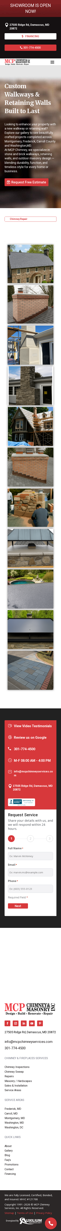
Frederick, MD (13, 1108)
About (8, 1146)
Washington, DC (14, 1127)
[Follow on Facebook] (7, 1023)
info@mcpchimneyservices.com (29, 1042)
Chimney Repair (18, 219)
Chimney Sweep (14, 1071)
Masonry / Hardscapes (18, 1081)
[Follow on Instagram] (15, 1023)
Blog (7, 1155)
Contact (9, 1169)
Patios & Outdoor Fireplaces (26, 234)
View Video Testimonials (33, 726)
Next (18, 906)
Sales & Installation (16, 1085)
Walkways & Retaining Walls (25, 239)
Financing (32, 36)
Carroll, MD (11, 1113)
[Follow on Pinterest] (40, 1023)
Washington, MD (14, 1122)
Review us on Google (30, 737)
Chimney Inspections (17, 1067)
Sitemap (9, 1213)
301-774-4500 (32, 47)
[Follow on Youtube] (32, 1023)
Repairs (9, 1076)
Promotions (11, 1164)
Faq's (8, 1160)
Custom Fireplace (20, 229)
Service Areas (13, 1090)
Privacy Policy (44, 1213)
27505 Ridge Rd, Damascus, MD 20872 (30, 1032)
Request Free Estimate (28, 182)
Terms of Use (25, 1213)
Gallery (9, 1150)
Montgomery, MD (15, 1118)
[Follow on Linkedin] (24, 1023)
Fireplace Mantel (19, 224)
